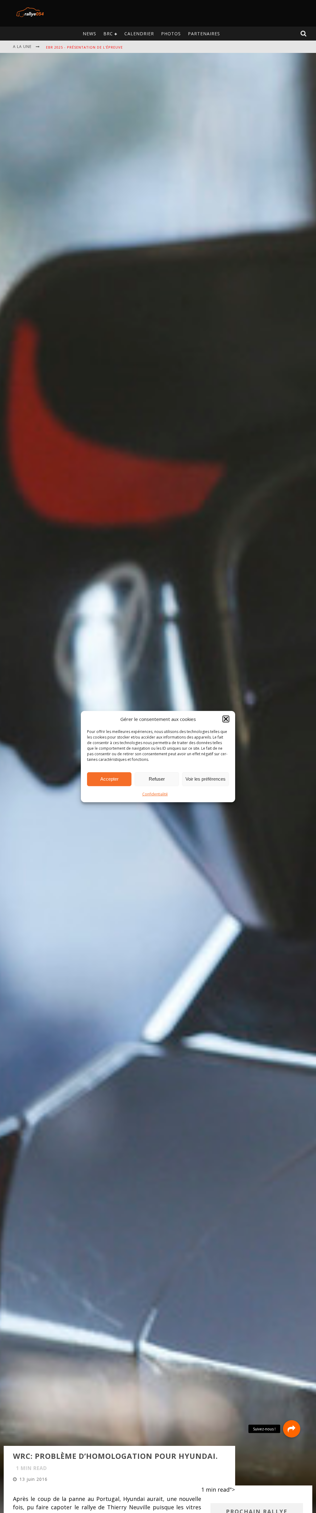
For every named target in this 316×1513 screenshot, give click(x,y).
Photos (171, 34)
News (89, 34)
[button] (226, 719)
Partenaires (204, 34)
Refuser (157, 779)
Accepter (109, 779)
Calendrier (139, 34)
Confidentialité (155, 793)
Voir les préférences (205, 779)
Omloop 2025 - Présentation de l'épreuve (89, 50)
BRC (108, 34)
